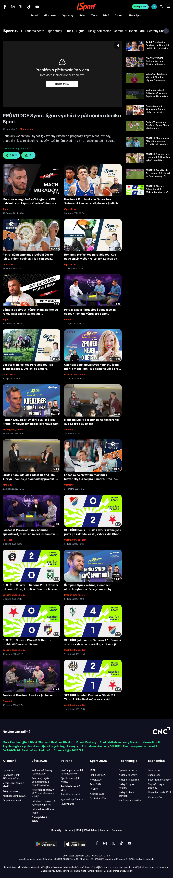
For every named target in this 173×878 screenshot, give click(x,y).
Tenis (94, 15)
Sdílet (14, 155)
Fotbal (34, 15)
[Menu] (168, 7)
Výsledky (68, 15)
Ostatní (119, 15)
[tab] (13, 31)
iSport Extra (70, 209)
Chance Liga (26, 129)
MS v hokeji (50, 15)
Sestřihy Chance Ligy (75, 540)
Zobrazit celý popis (15, 148)
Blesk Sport (135, 15)
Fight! (6, 209)
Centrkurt (8, 264)
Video (82, 15)
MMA (106, 15)
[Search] (161, 7)
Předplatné (140, 6)
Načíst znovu (62, 83)
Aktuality (68, 429)
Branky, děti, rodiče (74, 374)
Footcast (7, 540)
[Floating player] (117, 45)
